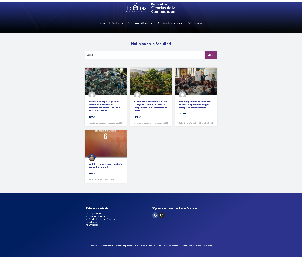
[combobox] (144, 55)
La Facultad (114, 23)
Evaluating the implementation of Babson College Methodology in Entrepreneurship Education (195, 105)
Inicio (102, 23)
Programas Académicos (138, 23)
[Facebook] (155, 215)
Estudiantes (193, 23)
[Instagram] (162, 215)
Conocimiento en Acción (168, 23)
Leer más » (92, 117)
